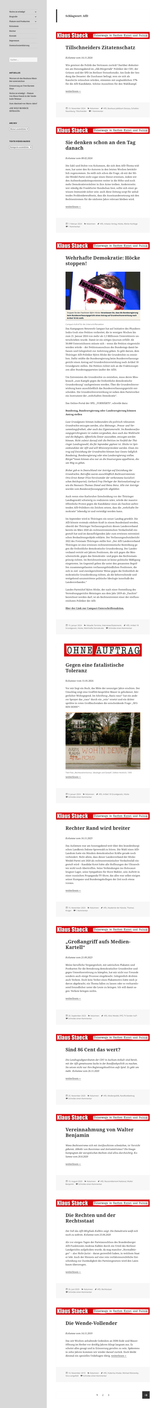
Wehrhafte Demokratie (94, 628)
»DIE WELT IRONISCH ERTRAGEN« (18, 109)
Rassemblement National (115, 1181)
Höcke (120, 223)
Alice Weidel (113, 1015)
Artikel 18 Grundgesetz (113, 794)
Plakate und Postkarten (19, 21)
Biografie (13, 16)
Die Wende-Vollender (91, 1323)
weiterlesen (73, 91)
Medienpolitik (113, 1095)
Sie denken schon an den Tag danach (100, 145)
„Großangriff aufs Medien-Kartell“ (98, 944)
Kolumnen (14, 26)
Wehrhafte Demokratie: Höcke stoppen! (103, 260)
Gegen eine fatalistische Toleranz (95, 668)
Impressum (14, 40)
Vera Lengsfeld (72, 1375)
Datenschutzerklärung (19, 45)
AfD (105, 108)
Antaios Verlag (110, 223)
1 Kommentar (97, 111)
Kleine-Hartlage (131, 223)
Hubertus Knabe (115, 1373)
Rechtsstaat (107, 1289)
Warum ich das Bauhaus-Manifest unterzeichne (23, 79)
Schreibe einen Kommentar (120, 628)
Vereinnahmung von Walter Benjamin (100, 1132)
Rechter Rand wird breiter (98, 828)
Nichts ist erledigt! (17, 11)
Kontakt (12, 35)
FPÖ (121, 1015)
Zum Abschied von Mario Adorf (23, 103)
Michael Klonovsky (130, 1373)
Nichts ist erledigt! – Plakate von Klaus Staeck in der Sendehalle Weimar (22, 96)
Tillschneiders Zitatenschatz (100, 47)
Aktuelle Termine (93, 625)
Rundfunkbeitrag (127, 1095)
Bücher (12, 31)
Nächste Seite (146, 1395)
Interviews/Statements (112, 625)
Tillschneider (81, 111)
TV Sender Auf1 (130, 1015)
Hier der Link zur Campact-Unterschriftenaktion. (95, 608)
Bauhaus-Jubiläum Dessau (119, 108)
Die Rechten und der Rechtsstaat (91, 1218)
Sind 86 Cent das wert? (93, 1049)
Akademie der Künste (117, 907)
